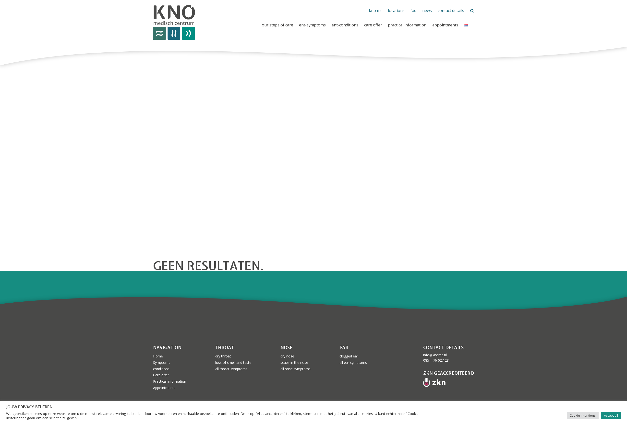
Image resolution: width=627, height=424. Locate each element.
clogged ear (348, 356)
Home (158, 356)
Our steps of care (277, 25)
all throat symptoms (231, 369)
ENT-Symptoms (312, 25)
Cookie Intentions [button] (583, 415)
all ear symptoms (353, 362)
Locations (396, 10)
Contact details (451, 10)
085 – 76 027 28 (436, 360)
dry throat (223, 356)
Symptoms (161, 362)
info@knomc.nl (435, 355)
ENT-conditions (345, 25)
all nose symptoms (295, 369)
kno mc (375, 10)
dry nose (287, 356)
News (427, 10)
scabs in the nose (294, 362)
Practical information (407, 25)
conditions (161, 369)
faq (413, 10)
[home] (206, 22)
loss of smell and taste (233, 362)
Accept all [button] (611, 415)
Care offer (373, 25)
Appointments (445, 25)
